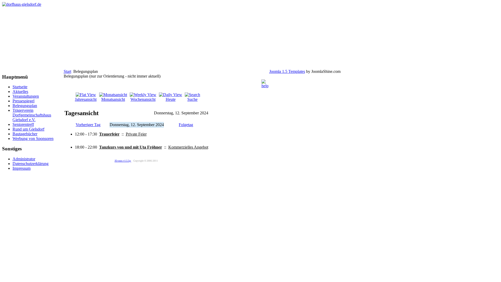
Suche (192, 99)
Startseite (20, 87)
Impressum (22, 168)
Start (67, 71)
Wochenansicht (143, 99)
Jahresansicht (86, 99)
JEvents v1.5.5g (123, 161)
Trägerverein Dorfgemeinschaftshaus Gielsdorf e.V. (32, 115)
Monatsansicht (113, 99)
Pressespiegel (23, 101)
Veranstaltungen (26, 96)
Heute (171, 99)
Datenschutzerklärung (31, 163)
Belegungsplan (25, 105)
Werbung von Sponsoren (33, 138)
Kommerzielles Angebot (188, 147)
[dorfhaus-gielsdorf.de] (21, 4)
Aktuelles (20, 91)
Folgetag (186, 124)
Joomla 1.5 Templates (287, 71)
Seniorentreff (23, 124)
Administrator (24, 159)
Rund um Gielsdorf (28, 129)
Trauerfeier (109, 134)
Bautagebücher (25, 134)
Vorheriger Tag (88, 124)
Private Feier (136, 134)
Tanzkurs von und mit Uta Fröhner (130, 147)
